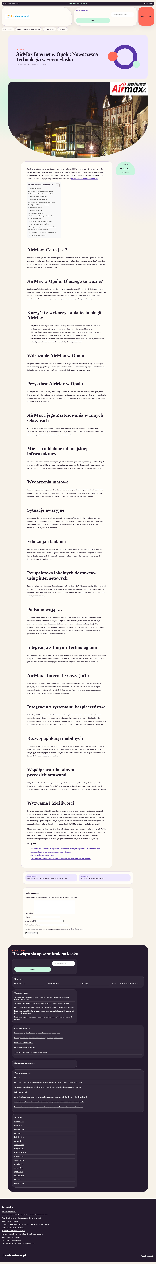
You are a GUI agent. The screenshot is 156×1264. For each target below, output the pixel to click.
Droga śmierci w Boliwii (10, 1221)
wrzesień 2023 (19, 1156)
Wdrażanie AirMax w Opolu (38, 197)
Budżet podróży (8, 29)
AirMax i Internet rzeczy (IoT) (40, 224)
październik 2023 (20, 1153)
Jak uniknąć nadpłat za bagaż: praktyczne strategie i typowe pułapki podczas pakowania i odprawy (48, 1087)
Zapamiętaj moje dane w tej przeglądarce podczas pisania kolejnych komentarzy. (56, 929)
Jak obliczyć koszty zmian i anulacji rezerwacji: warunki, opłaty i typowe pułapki (41, 1003)
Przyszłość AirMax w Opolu (38, 199)
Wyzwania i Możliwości (38, 235)
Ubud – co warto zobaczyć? (23, 1043)
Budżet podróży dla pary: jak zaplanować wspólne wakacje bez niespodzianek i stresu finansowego (48, 1082)
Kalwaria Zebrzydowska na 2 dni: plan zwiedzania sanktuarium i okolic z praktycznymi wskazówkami (48, 1107)
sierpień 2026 (19, 1122)
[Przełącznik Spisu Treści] (56, 185)
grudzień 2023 (19, 1145)
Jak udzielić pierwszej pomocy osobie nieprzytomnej (51, 852)
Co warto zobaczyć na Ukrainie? (25, 1048)
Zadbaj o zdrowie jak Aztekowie (43, 855)
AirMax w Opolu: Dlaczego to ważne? (42, 191)
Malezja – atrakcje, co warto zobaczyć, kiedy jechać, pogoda (22, 1234)
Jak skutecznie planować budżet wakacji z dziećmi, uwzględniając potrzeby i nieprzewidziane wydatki (49, 1102)
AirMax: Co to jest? (36, 188)
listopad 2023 (19, 1149)
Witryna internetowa (32, 925)
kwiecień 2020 (19, 1183)
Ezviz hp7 (17, 1077)
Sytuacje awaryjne (36, 210)
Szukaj (93, 20)
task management (20, 1092)
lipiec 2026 (18, 1125)
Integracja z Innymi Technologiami (41, 221)
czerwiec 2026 (19, 1129)
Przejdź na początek (147, 1256)
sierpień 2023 (19, 1160)
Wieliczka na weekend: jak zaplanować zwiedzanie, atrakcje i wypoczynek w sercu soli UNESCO (66, 849)
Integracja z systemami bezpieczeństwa (43, 227)
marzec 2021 (18, 1168)
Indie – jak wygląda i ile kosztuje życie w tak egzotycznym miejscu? (37, 1033)
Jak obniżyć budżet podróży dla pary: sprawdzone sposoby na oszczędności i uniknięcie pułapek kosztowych (50, 1097)
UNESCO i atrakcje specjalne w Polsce (28, 29)
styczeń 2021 (18, 1172)
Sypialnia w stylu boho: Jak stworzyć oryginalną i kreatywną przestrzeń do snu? (61, 858)
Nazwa (28, 917)
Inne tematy (62, 29)
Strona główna (148, 3)
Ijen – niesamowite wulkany (11, 1240)
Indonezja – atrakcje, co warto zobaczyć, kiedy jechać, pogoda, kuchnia (38, 1038)
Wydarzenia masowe (36, 208)
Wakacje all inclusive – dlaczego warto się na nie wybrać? (47, 878)
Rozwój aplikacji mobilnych (39, 230)
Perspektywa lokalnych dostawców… (42, 216)
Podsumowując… (36, 219)
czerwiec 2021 (19, 1164)
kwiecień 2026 (19, 1137)
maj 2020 (17, 1179)
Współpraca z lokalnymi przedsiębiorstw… (44, 232)
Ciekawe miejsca (49, 29)
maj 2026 (17, 1133)
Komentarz (29, 913)
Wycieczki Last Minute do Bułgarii (92, 878)
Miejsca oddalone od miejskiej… (40, 205)
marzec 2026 (18, 1141)
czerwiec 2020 (19, 1176)
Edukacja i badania (37, 213)
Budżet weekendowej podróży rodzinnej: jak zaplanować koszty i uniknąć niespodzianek (44, 1007)
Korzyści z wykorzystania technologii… (42, 194)
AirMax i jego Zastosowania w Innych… (42, 202)
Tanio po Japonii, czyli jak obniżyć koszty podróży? (31, 1053)
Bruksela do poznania (9, 1212)
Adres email (30, 921)
